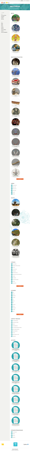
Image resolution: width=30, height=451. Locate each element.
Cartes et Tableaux (3, 29)
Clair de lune (14, 304)
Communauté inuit (15, 185)
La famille (14, 281)
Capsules (2, 27)
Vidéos (2, 24)
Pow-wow (14, 332)
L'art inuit (14, 267)
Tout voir (20, 314)
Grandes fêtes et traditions (15, 322)
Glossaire (2, 28)
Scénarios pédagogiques (4, 32)
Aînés (13, 292)
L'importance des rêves (15, 272)
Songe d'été (2, 16)
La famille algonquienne (15, 325)
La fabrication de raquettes (15, 279)
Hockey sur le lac (14, 188)
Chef (13, 302)
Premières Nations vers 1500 (16, 334)
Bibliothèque (27, 0)
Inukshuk (14, 433)
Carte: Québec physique (15, 320)
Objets (2, 23)
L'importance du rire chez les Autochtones (17, 274)
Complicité (14, 309)
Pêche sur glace (14, 190)
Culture (13, 311)
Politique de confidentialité (15, 449)
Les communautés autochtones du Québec (17, 327)
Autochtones (14, 295)
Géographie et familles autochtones (16, 265)
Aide (24, 0)
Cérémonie (14, 297)
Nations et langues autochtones (16, 329)
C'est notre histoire (3, 15)
